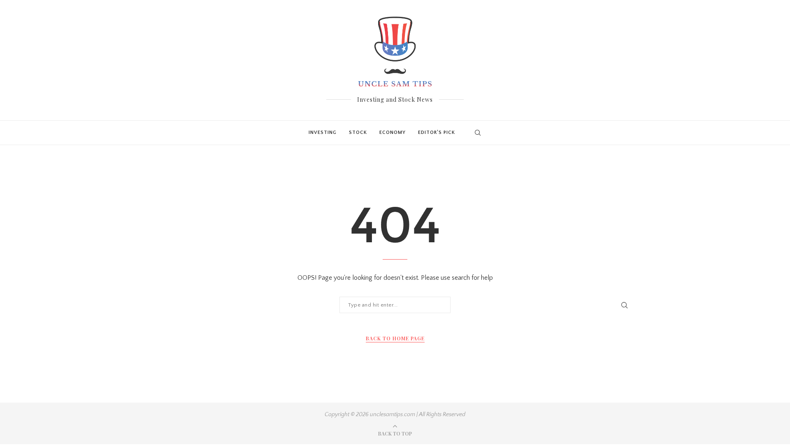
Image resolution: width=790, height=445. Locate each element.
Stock (358, 132)
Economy (392, 132)
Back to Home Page (395, 338)
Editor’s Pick (436, 132)
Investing (323, 132)
